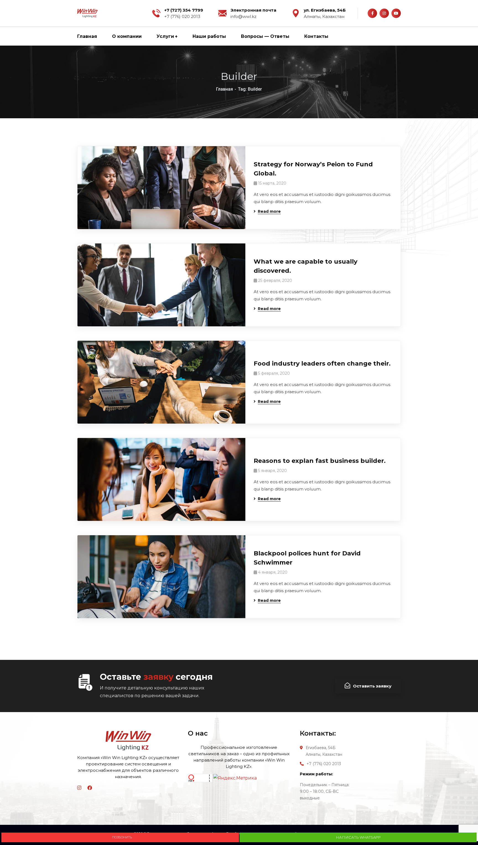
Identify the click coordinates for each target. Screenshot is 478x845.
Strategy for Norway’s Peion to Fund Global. (313, 169)
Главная (224, 89)
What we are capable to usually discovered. (305, 266)
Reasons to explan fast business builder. (320, 461)
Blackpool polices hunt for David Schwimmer (307, 558)
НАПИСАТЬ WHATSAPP (358, 837)
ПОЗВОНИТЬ (121, 837)
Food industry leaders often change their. (322, 363)
